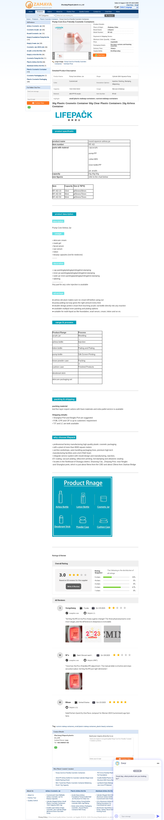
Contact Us (97, 12)
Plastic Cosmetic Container (49, 19)
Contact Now (39, 103)
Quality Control (84, 12)
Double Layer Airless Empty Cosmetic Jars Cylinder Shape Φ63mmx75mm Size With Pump (56, 810)
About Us (59, 12)
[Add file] (116, 816)
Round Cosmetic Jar (34, 33)
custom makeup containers (65, 726)
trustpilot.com (74, 613)
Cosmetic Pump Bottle (35, 58)
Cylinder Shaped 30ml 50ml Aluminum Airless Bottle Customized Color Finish (106, 797)
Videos (49, 12)
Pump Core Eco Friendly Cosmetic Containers (70, 773)
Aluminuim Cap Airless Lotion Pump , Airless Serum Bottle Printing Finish (106, 809)
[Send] (158, 816)
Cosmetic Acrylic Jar (34, 30)
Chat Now (129, 5)
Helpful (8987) (92, 660)
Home (31, 12)
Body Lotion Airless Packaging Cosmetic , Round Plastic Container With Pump (82, 808)
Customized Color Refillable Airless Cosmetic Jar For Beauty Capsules (56, 797)
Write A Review (73, 586)
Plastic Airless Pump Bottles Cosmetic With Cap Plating (81, 802)
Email (136, 5)
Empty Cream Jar (33, 43)
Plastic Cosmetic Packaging (37, 79)
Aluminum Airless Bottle (35, 66)
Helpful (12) (73, 707)
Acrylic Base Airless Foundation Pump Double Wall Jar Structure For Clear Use (81, 797)
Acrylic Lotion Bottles (34, 51)
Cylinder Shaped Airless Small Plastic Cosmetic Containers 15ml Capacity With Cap (56, 803)
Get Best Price (68, 64)
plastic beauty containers (105, 726)
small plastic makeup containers (85, 726)
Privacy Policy (42, 817)
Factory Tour (71, 12)
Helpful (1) (91, 613)
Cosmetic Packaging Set (35, 75)
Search (110, 16)
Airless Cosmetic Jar (34, 26)
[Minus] (158, 763)
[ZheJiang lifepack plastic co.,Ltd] (43, 5)
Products (40, 12)
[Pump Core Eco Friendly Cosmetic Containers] (71, 38)
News (118, 12)
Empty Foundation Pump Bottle (38, 37)
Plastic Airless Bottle (34, 62)
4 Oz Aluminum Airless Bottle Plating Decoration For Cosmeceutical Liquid (106, 803)
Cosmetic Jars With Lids (35, 47)
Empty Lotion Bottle (34, 54)
